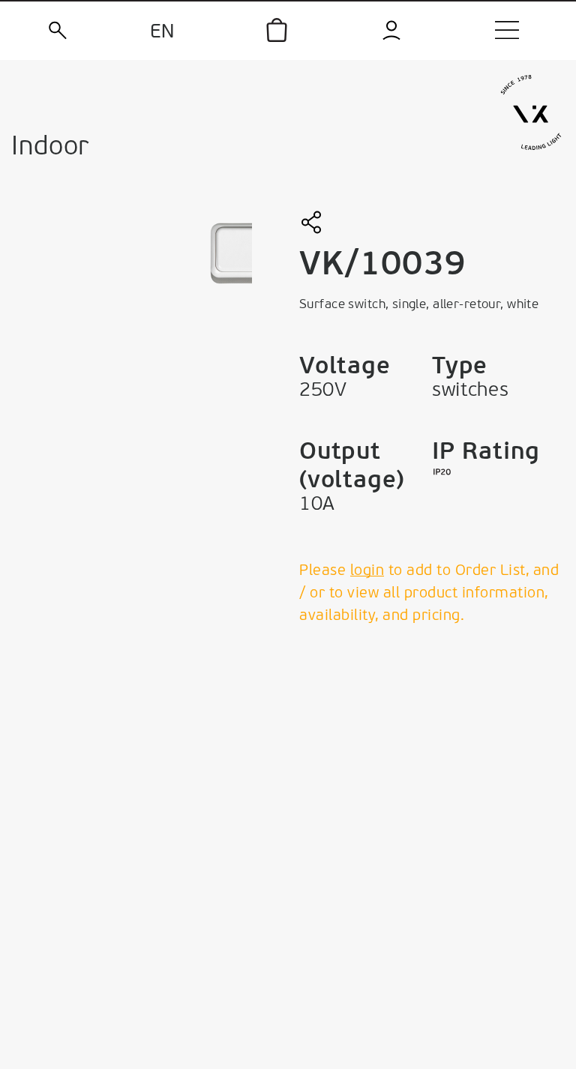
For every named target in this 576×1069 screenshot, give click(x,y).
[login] (392, 30)
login (367, 571)
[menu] (507, 30)
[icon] (277, 30)
